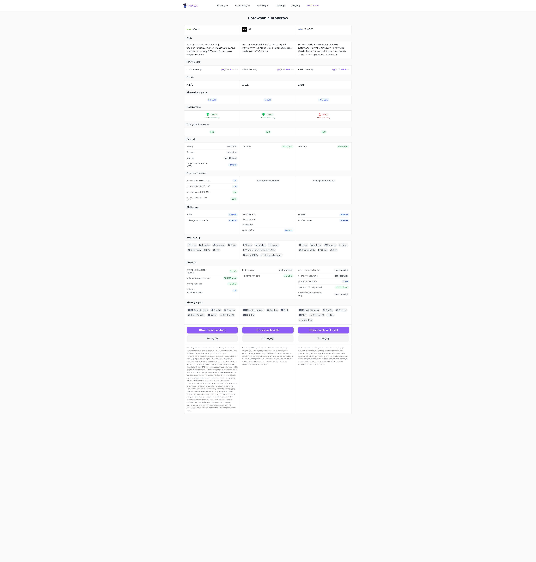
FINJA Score (313, 5)
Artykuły (296, 5)
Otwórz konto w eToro (212, 330)
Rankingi (280, 5)
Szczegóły (212, 338)
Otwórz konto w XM (267, 330)
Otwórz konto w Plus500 (323, 330)
